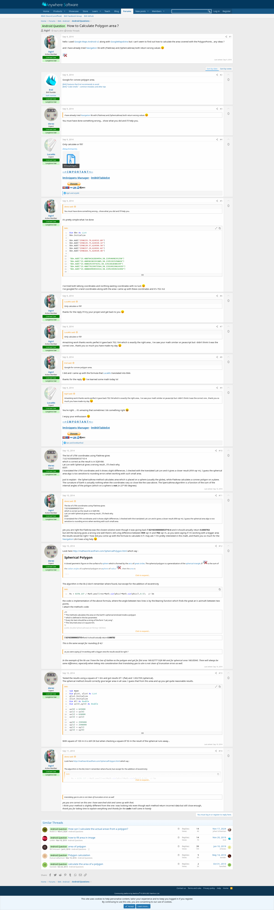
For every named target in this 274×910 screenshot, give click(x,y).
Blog (116, 11)
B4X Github (89, 16)
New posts (140, 11)
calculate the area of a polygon (85, 864)
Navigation (91, 47)
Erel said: (68, 363)
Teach (107, 11)
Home (46, 11)
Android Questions (75, 831)
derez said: (68, 206)
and (72, 193)
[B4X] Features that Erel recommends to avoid (81, 84)
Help (219, 888)
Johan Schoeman (219, 831)
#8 (221, 357)
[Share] (226, 37)
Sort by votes (225, 68)
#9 (221, 387)
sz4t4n (52, 840)
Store (85, 11)
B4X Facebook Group (73, 16)
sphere (105, 563)
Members (156, 11)
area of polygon (77, 846)
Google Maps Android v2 (87, 41)
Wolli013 (53, 831)
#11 (220, 495)
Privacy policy (209, 888)
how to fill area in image (81, 837)
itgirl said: (68, 393)
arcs (130, 563)
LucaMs (51, 154)
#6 (221, 295)
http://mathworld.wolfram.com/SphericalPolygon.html (100, 550)
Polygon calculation (79, 855)
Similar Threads (73, 30)
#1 (230, 36)
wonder (223, 857)
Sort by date (212, 68)
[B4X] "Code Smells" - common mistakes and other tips (84, 87)
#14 (220, 751)
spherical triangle (193, 563)
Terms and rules (194, 888)
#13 (220, 673)
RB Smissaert (55, 849)
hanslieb (53, 867)
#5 (221, 200)
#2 (221, 74)
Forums (127, 11)
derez (51, 123)
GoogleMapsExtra (119, 41)
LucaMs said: (69, 301)
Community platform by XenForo (137, 893)
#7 (221, 326)
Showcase (73, 11)
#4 (221, 139)
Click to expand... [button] (142, 575)
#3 (221, 108)
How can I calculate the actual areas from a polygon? (98, 828)
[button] (59, 11)
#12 (220, 546)
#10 (220, 450)
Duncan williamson (57, 858)
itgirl (47, 30)
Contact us (181, 888)
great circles (140, 563)
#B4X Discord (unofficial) (51, 16)
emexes (223, 849)
